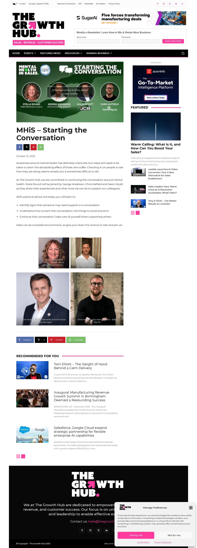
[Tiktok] (182, 4)
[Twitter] (170, 4)
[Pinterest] (33, 147)
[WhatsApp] (41, 147)
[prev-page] (18, 456)
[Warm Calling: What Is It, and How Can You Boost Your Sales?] (156, 126)
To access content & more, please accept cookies (70, 92)
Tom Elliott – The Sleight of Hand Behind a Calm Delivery (80, 366)
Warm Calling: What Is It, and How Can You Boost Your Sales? (156, 148)
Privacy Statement (163, 542)
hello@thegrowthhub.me (107, 521)
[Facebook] (157, 4)
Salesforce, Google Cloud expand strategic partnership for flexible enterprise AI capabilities (80, 431)
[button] (190, 507)
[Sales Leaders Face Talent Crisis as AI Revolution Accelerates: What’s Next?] (138, 189)
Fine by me (135, 535)
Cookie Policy (143, 542)
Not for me (174, 535)
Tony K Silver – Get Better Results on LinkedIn (162, 202)
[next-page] (23, 456)
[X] (26, 147)
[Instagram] (163, 4)
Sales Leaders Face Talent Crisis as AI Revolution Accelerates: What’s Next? (162, 189)
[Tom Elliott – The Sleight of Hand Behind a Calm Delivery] (32, 370)
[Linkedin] (176, 4)
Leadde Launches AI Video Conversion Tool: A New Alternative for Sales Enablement (163, 174)
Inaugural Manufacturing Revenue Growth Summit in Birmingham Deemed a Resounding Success (81, 396)
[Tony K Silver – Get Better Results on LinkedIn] (138, 203)
